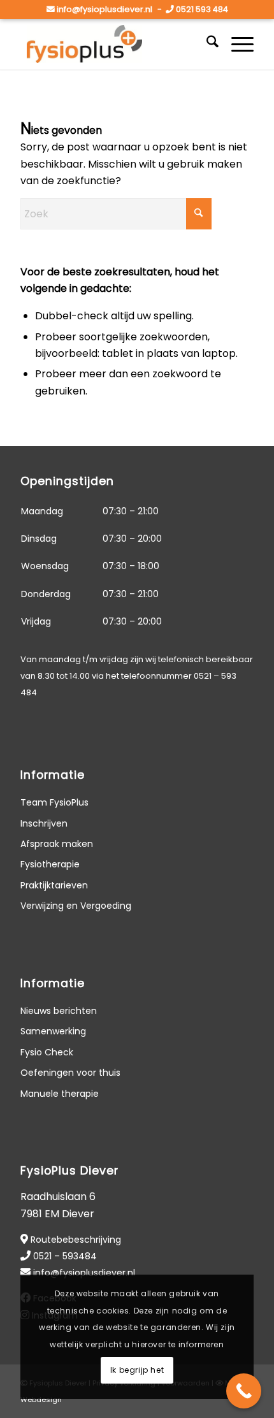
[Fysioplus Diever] (113, 43)
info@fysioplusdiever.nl (104, 9)
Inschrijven (44, 823)
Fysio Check (46, 1052)
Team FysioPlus (54, 802)
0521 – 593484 (65, 1256)
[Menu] (236, 43)
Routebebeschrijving (76, 1239)
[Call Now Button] (243, 1390)
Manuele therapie (59, 1093)
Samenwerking (53, 1031)
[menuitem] (206, 43)
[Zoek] (206, 43)
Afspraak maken (56, 843)
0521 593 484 (202, 9)
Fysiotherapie (50, 864)
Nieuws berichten (58, 1010)
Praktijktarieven (54, 885)
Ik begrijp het (137, 1369)
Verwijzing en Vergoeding (75, 905)
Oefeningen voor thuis (70, 1072)
